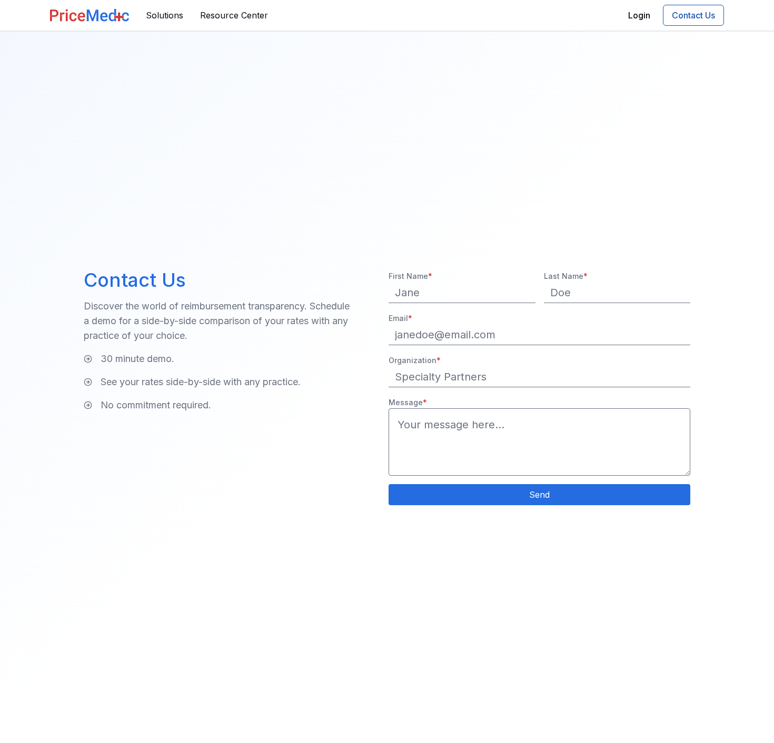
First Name (410, 276)
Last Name (566, 276)
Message (408, 402)
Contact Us (693, 15)
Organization (415, 360)
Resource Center (234, 15)
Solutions (164, 15)
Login (639, 15)
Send (539, 494)
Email (400, 318)
